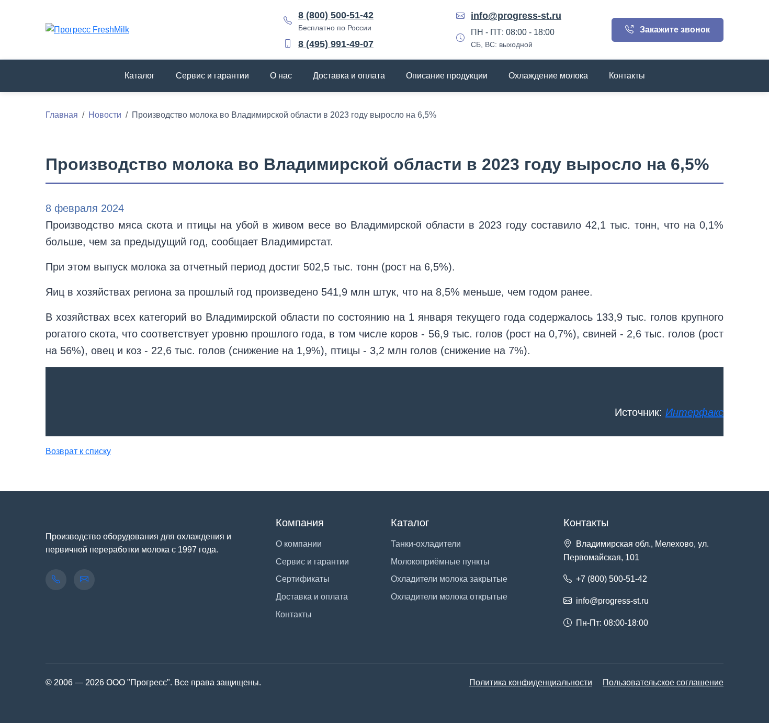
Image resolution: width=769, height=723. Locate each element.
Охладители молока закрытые (449, 578)
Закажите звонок (674, 29)
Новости (104, 114)
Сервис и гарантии (212, 75)
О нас (281, 75)
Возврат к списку (78, 451)
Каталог (140, 75)
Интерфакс (694, 412)
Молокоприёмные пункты (440, 561)
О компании (299, 543)
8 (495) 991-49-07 (336, 44)
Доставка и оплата (349, 75)
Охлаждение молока (548, 75)
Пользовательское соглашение (663, 682)
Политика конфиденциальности (530, 682)
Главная (62, 114)
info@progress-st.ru (516, 15)
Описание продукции (447, 75)
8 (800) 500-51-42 (336, 15)
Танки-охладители (426, 543)
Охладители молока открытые (449, 596)
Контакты (627, 75)
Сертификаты (303, 578)
